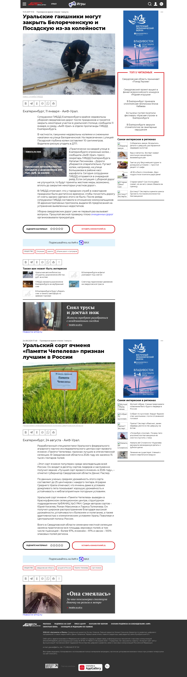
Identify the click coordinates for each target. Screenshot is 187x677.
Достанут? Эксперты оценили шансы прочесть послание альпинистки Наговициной (147, 193)
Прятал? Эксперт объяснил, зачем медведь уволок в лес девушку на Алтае (145, 425)
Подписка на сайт (62, 624)
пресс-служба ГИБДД (33, 96)
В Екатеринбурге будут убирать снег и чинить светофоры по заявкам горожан (50, 293)
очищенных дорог (102, 214)
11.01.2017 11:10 (28, 12)
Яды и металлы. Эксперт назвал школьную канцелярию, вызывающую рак (144, 155)
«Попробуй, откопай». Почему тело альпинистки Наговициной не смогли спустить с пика (146, 435)
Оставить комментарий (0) (94, 229)
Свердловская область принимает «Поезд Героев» (141, 80)
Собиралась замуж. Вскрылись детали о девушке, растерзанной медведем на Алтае (145, 145)
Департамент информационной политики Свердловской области (53, 425)
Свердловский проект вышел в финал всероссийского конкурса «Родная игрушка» (141, 92)
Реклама (47, 624)
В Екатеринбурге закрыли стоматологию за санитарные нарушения (141, 127)
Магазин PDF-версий (98, 624)
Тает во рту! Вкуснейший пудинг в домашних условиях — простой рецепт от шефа (145, 164)
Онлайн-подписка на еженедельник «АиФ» (131, 624)
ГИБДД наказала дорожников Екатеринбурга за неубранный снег (49, 284)
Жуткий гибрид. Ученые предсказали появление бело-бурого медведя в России (147, 406)
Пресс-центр (80, 624)
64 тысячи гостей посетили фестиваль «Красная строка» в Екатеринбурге (140, 115)
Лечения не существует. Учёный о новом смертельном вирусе (145, 453)
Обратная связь (50, 627)
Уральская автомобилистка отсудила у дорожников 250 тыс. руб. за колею (50, 274)
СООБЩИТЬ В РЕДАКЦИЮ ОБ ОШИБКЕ (77, 627)
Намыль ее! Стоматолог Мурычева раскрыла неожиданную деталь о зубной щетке (145, 445)
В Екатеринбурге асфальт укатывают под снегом (93, 273)
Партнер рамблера (68, 666)
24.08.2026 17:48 (30, 341)
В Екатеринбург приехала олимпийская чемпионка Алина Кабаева (141, 104)
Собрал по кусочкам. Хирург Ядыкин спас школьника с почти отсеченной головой (147, 416)
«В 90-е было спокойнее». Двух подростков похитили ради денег (145, 173)
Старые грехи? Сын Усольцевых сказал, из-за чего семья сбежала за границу (146, 184)
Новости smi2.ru (32, 332)
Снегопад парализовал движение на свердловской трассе (97, 283)
